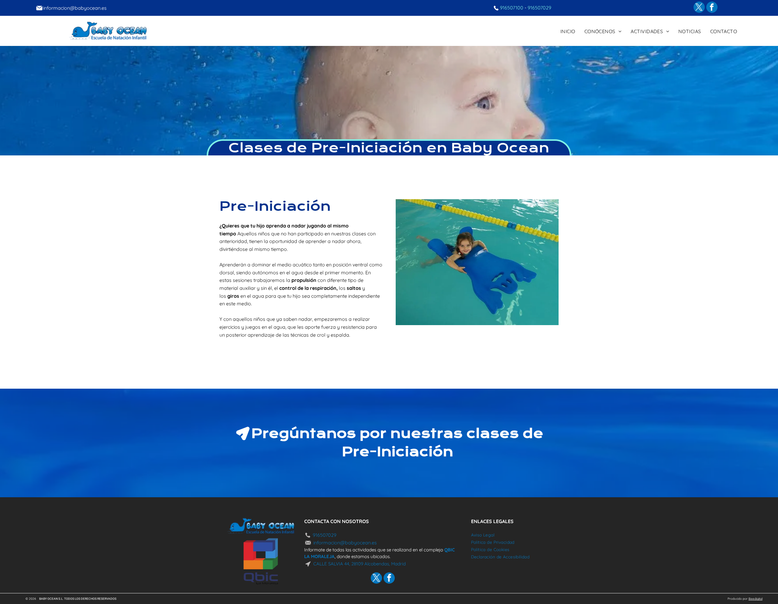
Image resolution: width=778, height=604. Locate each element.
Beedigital (756, 599)
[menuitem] (568, 30)
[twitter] (699, 8)
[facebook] (712, 8)
